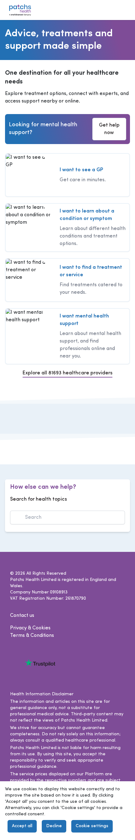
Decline (54, 826)
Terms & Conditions (32, 635)
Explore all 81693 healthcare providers (67, 373)
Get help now (109, 129)
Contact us (22, 615)
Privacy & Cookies (30, 628)
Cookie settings (92, 826)
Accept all (22, 826)
